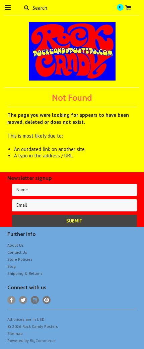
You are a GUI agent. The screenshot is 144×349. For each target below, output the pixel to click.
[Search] (26, 7)
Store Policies (19, 259)
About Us (15, 245)
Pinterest (47, 300)
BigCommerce (43, 340)
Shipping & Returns (25, 273)
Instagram (35, 300)
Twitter (23, 300)
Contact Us (17, 252)
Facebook (11, 300)
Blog (11, 266)
